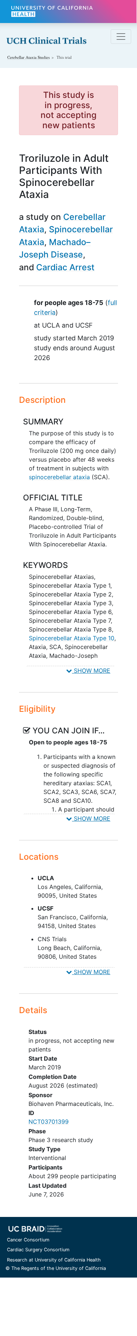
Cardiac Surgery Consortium (38, 1249)
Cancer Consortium (28, 1240)
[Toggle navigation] (121, 36)
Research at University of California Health (54, 1260)
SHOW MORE (91, 670)
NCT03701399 (48, 1121)
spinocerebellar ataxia (59, 477)
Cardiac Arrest (65, 267)
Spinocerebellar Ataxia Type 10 (71, 638)
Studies (28, 57)
